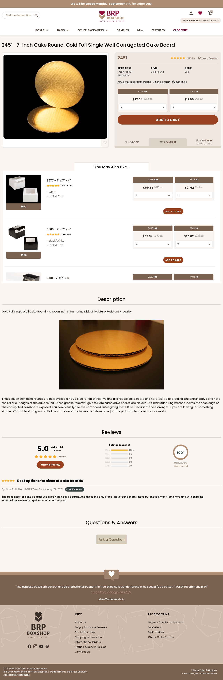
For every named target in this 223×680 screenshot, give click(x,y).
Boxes (39, 30)
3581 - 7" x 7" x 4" (58, 278)
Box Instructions (85, 632)
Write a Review (50, 464)
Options (212, 670)
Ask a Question (210, 58)
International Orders (88, 642)
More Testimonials (110, 599)
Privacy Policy (198, 670)
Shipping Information (88, 637)
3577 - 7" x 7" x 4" (59, 181)
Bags (61, 30)
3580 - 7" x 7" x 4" (59, 229)
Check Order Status (161, 637)
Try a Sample (166, 142)
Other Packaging (91, 30)
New (140, 30)
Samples (123, 30)
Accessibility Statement (16, 674)
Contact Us (82, 652)
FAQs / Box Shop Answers (91, 627)
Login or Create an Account (166, 622)
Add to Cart (173, 211)
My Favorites (156, 632)
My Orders (154, 627)
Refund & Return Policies (90, 647)
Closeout (180, 30)
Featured (158, 30)
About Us (81, 622)
